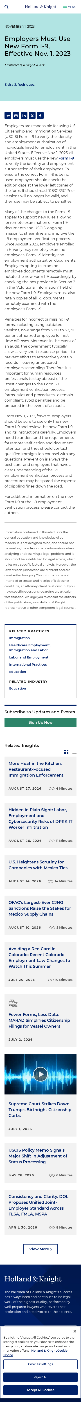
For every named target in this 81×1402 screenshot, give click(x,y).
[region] (40, 1362)
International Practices (28, 665)
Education (17, 672)
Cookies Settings (40, 1364)
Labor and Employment (28, 657)
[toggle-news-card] (66, 752)
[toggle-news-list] (74, 752)
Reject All (40, 1377)
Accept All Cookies (40, 1390)
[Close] (75, 1331)
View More (39, 1249)
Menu (72, 7)
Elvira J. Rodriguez (19, 85)
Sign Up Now (41, 722)
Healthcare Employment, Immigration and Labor (29, 647)
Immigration (19, 638)
